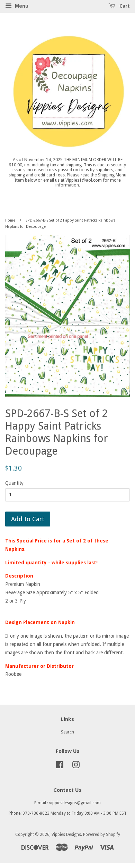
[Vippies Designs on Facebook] (60, 766)
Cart (124, 6)
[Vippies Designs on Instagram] (76, 766)
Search (67, 732)
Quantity (14, 483)
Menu (21, 6)
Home (10, 220)
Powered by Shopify (101, 834)
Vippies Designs (66, 834)
